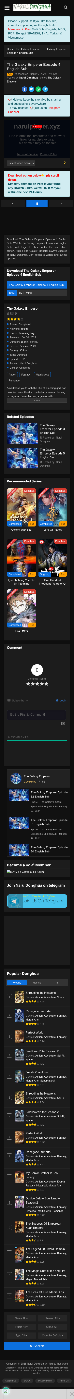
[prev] (13, 204)
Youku (24, 328)
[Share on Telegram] (45, 89)
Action (12, 374)
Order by (51, 1335)
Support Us (10, 1381)
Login (63, 700)
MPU (29, 292)
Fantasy (26, 374)
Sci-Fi (60, 997)
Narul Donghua (28, 77)
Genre (20, 1318)
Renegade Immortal (38, 1011)
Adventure (50, 997)
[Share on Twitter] (32, 89)
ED (20, 292)
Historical (41, 1185)
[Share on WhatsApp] (39, 89)
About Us (64, 1381)
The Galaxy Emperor (37, 776)
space (29, 1059)
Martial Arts (42, 374)
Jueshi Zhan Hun (37, 1072)
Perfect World (34, 1032)
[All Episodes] (37, 204)
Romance (14, 380)
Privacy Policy (45, 1381)
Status (51, 1326)
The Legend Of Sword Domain (45, 1249)
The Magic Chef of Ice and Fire (45, 1270)
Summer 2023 (28, 346)
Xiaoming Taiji (27, 333)
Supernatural (47, 1080)
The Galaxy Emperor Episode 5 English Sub (52, 453)
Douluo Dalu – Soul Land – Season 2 (43, 1200)
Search (38, 1346)
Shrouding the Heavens (41, 992)
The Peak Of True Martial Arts (45, 1292)
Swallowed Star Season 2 (42, 1051)
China (23, 350)
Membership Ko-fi (19, 29)
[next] (61, 204)
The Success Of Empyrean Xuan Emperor (43, 1225)
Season (51, 1318)
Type (20, 1335)
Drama (61, 1181)
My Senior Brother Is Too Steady (42, 1175)
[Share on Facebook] (25, 89)
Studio (20, 1326)
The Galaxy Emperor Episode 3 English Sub (52, 429)
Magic (29, 1279)
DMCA (27, 1381)
